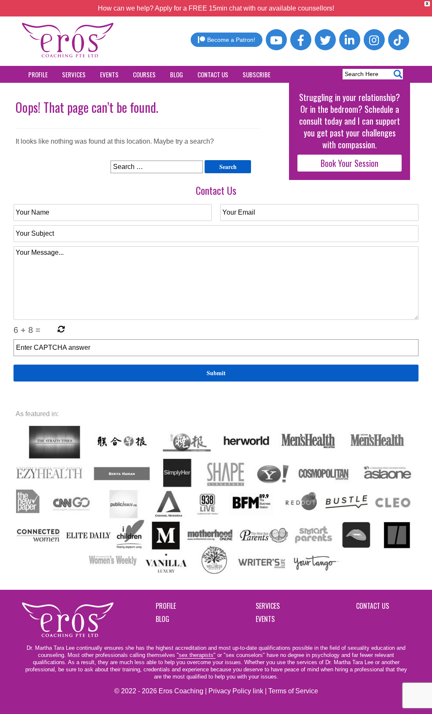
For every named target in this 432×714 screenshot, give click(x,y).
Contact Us (212, 74)
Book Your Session (349, 163)
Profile (38, 74)
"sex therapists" (196, 655)
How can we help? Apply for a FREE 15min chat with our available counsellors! (216, 8)
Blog (176, 74)
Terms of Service (293, 691)
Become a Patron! (231, 39)
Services (74, 74)
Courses (144, 74)
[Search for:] (157, 167)
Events (109, 74)
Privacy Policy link (235, 691)
